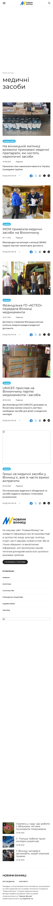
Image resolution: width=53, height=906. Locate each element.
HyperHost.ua (28, 899)
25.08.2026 (20, 832)
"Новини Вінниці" (25, 896)
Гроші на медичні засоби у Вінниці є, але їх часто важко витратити (26, 477)
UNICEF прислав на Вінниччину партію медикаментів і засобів (22, 391)
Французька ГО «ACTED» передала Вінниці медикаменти (22, 308)
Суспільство (8, 591)
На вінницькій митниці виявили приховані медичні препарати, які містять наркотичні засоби (26, 151)
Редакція (19, 161)
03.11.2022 (7, 237)
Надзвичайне (9, 141)
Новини (7, 224)
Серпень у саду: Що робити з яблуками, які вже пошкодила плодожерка (33, 826)
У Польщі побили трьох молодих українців (30, 840)
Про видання (9, 881)
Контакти (23, 881)
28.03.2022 (7, 400)
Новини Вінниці (14, 875)
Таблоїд (6, 610)
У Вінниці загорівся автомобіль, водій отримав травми (32, 854)
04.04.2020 (7, 486)
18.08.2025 (7, 161)
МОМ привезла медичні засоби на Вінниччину (22, 230)
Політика (7, 584)
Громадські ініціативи (13, 597)
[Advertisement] (26, 39)
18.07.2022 (7, 317)
